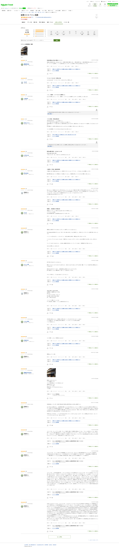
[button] (24, 50)
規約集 (50, 544)
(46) (42, 22)
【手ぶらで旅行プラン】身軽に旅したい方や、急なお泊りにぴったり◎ (64, 134)
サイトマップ (98, 1)
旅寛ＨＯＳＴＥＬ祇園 (29, 15)
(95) (58, 22)
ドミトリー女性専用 (55, 136)
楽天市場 (109, 1)
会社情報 (26, 544)
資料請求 (54, 544)
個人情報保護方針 (32, 544)
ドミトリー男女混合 (55, 70)
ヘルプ (87, 1)
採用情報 (46, 544)
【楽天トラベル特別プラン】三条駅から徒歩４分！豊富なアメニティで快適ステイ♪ (66, 69)
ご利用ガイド (92, 1)
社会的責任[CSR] (40, 544)
